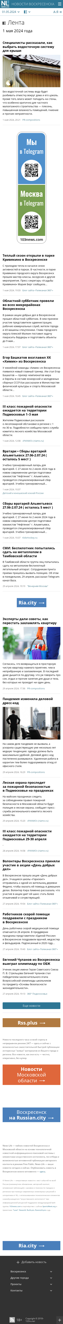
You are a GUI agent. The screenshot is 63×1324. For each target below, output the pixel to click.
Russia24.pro (40, 1210)
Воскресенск (18, 1271)
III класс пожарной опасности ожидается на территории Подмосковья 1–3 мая (27, 410)
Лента (16, 22)
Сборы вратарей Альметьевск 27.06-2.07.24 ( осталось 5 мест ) (28, 505)
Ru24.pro (30, 1210)
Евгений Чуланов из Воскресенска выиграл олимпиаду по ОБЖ (31, 961)
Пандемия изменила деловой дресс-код (28, 701)
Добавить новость (34, 1262)
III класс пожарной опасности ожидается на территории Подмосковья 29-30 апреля (27, 835)
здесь (42, 1171)
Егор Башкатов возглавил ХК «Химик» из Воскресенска (27, 359)
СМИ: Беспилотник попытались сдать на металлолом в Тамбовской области (29, 552)
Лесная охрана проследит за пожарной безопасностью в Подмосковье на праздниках (28, 786)
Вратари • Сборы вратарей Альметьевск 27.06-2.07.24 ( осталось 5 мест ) (25, 455)
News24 (22, 1210)
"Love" (15, 1210)
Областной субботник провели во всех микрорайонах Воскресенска (28, 305)
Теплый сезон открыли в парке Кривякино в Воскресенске (29, 257)
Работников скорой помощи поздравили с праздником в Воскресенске (26, 918)
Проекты (15, 1284)
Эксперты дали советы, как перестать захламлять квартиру (30, 621)
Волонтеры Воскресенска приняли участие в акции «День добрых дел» (31, 865)
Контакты (16, 1290)
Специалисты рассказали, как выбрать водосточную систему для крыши (28, 47)
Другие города (19, 1277)
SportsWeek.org (49, 1206)
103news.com (15, 1206)
